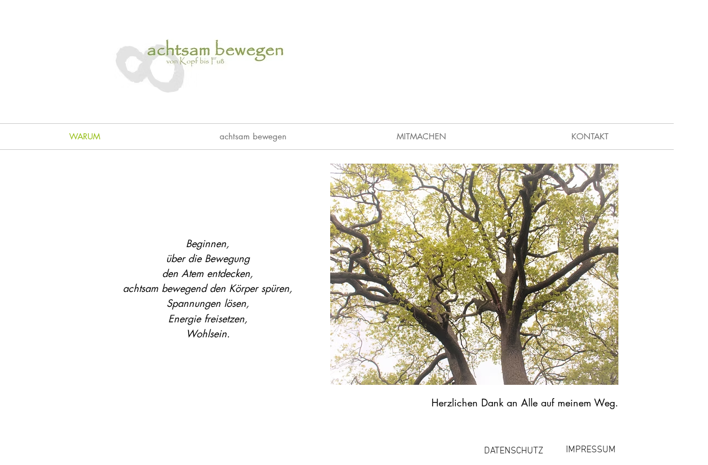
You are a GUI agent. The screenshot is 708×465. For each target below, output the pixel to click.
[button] (253, 136)
